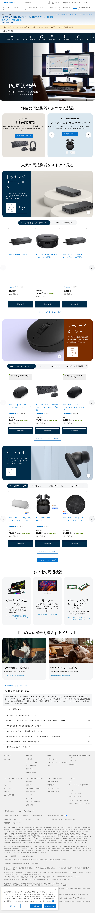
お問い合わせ (73, 764)
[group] (70, 134)
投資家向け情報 (30, 791)
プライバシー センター (76, 796)
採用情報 (28, 785)
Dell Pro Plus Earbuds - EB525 (45, 519)
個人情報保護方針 (38, 815)
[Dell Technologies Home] (11, 2)
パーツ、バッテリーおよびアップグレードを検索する (77, 619)
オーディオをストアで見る (11, 472)
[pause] (67, 152)
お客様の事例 (29, 805)
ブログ (71, 781)
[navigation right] (93, 38)
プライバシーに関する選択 (55, 815)
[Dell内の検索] (47, 2)
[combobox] (36, 2)
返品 (49, 765)
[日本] (4, 31)
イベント (72, 790)
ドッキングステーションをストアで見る (11, 208)
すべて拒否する (36, 906)
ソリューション (8, 788)
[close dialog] (92, 27)
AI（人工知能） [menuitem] (6, 8)
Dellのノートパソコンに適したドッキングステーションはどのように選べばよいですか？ (35, 736)
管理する (12, 906)
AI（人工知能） (8, 781)
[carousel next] (88, 135)
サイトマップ (8, 759)
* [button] (29, 671)
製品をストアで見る (70, 134)
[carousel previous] (52, 135)
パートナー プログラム (54, 791)
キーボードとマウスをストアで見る (72, 352)
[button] (57, 2)
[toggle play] (88, 213)
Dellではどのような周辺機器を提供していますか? (22, 715)
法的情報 (28, 819)
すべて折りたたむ (22, 686)
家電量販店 (51, 785)
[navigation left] (10, 222)
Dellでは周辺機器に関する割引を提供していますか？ (23, 726)
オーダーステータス (31, 762)
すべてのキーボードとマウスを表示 (47, 438)
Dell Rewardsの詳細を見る (59, 675)
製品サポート (29, 769)
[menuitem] (18, 8)
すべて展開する (9, 686)
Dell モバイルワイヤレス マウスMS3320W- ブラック (20, 406)
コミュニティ (73, 761)
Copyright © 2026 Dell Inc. (11, 815)
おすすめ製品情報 (9, 795)
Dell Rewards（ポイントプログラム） (79, 785)
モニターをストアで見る (46, 614)
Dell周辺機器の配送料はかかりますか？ (19, 747)
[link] (68, 2)
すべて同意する (49, 906)
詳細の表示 (20, 304)
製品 (5, 785)
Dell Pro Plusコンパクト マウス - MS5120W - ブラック (74, 407)
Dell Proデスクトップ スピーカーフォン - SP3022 (20, 519)
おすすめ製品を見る (7, 22)
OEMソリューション (53, 788)
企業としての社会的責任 (33, 801)
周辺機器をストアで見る (24, 136)
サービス (6, 791)
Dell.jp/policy (27, 863)
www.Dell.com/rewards (30, 852)
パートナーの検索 (53, 781)
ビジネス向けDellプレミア (85, 8)
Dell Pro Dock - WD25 (18, 254)
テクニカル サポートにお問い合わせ (58, 762)
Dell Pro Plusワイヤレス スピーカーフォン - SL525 (74, 519)
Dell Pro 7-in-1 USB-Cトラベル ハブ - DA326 (46, 255)
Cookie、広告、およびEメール (12, 819)
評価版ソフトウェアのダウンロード (79, 803)
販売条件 (25, 815)
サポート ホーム (52, 759)
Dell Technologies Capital (33, 788)
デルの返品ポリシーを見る (13, 675)
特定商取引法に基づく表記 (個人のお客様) (64, 819)
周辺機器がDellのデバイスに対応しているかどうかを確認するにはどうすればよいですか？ (36, 720)
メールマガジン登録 (75, 793)
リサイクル (29, 798)
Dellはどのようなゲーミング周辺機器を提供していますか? (25, 731)
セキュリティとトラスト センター (79, 800)
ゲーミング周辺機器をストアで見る (15, 617)
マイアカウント (30, 759)
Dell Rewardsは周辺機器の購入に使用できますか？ (23, 742)
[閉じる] (55, 889)
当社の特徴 (29, 781)
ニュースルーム (30, 795)
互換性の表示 (22, 208)
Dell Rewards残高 (31, 772)
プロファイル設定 (31, 765)
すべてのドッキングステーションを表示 (47, 312)
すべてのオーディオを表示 (47, 551)
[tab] (34, 222)
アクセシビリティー (41, 819)
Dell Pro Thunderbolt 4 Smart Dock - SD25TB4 (72, 255)
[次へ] (92, 267)
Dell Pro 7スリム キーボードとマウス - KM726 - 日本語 (47, 407)
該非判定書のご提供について (12, 823)
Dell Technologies (9, 811)
